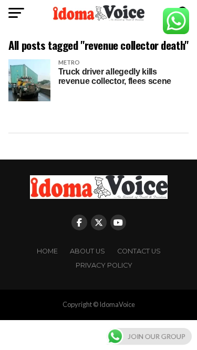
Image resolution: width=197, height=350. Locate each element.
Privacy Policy (104, 265)
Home (47, 251)
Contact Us (139, 251)
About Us (87, 251)
